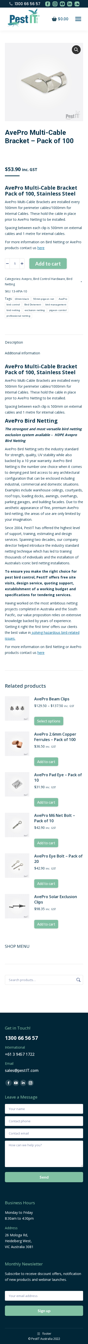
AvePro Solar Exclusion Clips (55, 899)
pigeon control (57, 310)
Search (78, 980)
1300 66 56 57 (27, 3)
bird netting (13, 310)
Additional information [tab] (22, 353)
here (40, 247)
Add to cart (48, 263)
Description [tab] (14, 342)
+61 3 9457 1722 (19, 1054)
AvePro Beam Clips (51, 699)
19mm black (22, 299)
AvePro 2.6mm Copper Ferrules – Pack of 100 (55, 736)
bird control (13, 304)
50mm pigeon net (43, 299)
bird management (55, 304)
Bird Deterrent (32, 304)
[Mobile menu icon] (78, 19)
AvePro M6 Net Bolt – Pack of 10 (54, 818)
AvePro (63, 299)
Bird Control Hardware (49, 279)
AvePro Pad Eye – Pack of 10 (58, 777)
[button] (76, 49)
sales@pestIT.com (22, 1070)
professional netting (18, 315)
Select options (48, 721)
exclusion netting (35, 310)
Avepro (27, 279)
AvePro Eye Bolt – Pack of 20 (58, 858)
